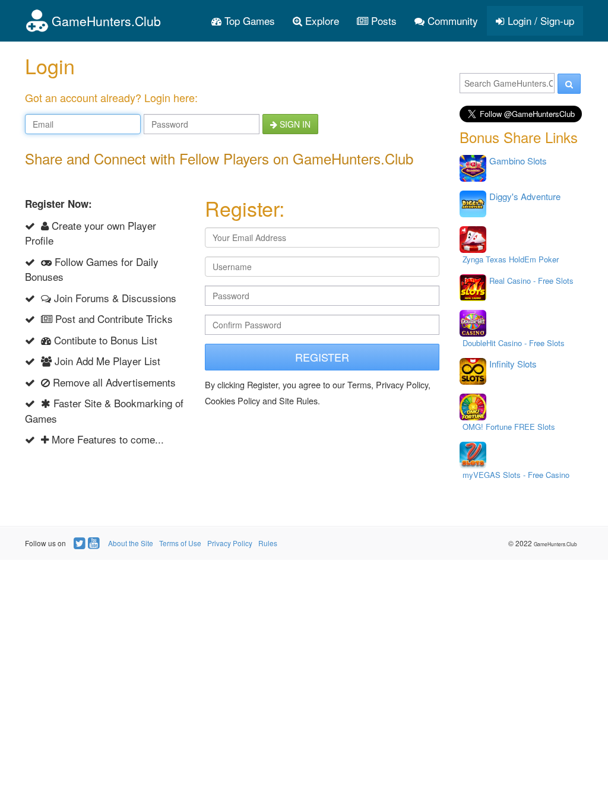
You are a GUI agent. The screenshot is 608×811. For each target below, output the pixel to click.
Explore (320, 20)
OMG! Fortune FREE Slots (509, 426)
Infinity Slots (513, 363)
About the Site (130, 543)
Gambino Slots (518, 160)
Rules (267, 543)
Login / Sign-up (539, 20)
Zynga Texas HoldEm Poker (511, 259)
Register (322, 357)
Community (451, 20)
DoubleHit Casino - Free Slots (514, 343)
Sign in (294, 124)
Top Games (248, 20)
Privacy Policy (229, 543)
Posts (382, 20)
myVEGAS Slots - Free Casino (516, 474)
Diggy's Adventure (524, 196)
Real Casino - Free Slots (531, 280)
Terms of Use (180, 543)
